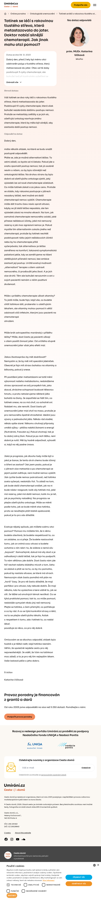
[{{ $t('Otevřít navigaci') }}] (95, 5)
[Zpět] (11, 5)
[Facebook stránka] (6, 839)
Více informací (48, 880)
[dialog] (50, 880)
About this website (23, 833)
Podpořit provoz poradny (19, 717)
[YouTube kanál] (17, 839)
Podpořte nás (80, 5)
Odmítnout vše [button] (79, 884)
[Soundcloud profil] (23, 839)
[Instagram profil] (12, 839)
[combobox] (94, 865)
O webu (7, 833)
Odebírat (86, 768)
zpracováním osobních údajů (53, 775)
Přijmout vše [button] (79, 877)
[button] (35, 895)
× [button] (98, 865)
